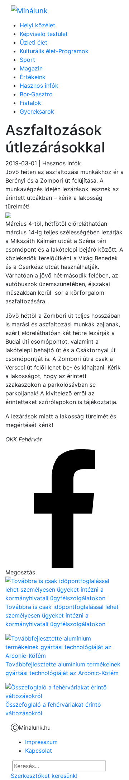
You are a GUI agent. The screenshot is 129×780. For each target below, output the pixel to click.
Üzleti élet (33, 42)
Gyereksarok (37, 111)
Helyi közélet (37, 25)
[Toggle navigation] (108, 10)
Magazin (31, 68)
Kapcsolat (38, 750)
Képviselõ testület (44, 33)
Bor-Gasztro (36, 94)
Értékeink (33, 77)
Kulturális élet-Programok (54, 51)
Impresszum (41, 741)
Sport (27, 59)
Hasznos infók (39, 85)
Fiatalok (30, 102)
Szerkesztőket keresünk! (44, 775)
